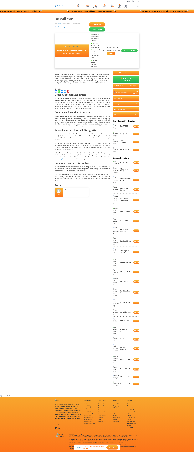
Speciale (135, 93)
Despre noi (129, 404)
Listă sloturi (130, 427)
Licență (128, 1)
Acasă (56, 15)
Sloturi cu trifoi (101, 413)
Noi (59, 15)
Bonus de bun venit (88, 413)
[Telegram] (65, 91)
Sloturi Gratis (87, 7)
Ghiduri (119, 7)
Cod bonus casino (88, 419)
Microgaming (134, 86)
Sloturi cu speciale (102, 409)
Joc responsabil (131, 411)
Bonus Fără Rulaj (88, 411)
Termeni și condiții (131, 423)
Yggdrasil (115, 419)
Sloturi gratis (101, 404)
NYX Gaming (116, 421)
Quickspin (115, 409)
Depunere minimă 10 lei (89, 423)
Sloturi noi (100, 417)
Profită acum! (112, 447)
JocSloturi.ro (71, 434)
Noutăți (125, 7)
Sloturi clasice (101, 406)
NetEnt (114, 413)
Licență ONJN (130, 409)
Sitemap (129, 425)
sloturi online (79, 84)
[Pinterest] (68, 91)
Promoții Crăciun (88, 421)
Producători (95, 7)
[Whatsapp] (59, 91)
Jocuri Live (112, 7)
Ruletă (99, 419)
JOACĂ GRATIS (97, 24)
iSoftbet (115, 407)
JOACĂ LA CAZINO (97, 29)
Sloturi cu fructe (102, 407)
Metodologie (130, 407)
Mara (59, 23)
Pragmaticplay (116, 417)
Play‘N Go (115, 415)
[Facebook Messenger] (62, 91)
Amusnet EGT (116, 404)
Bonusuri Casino (78, 7)
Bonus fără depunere (89, 406)
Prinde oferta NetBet (129, 50)
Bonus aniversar (87, 415)
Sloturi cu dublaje (102, 415)
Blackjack (100, 421)
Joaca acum (136, 126)
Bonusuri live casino (88, 417)
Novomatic (115, 411)
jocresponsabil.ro (131, 446)
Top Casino (104, 7)
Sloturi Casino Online (88, 404)
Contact (129, 406)
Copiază (111, 53)
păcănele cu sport (66, 159)
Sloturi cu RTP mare (103, 411)
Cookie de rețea (131, 417)
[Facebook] (56, 91)
